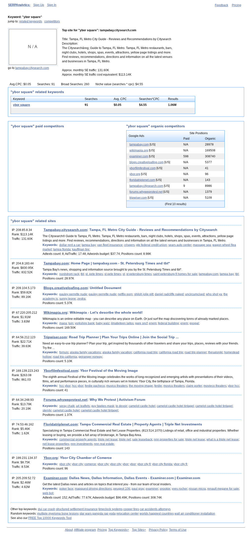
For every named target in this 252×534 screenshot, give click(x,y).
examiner (152, 488)
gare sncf (141, 323)
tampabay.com (139, 144)
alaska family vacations (85, 352)
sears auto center (179, 245)
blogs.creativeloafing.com (146, 162)
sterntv (47, 410)
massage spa (202, 245)
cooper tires (131, 509)
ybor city (64, 464)
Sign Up (38, 5)
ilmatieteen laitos (122, 323)
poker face (66, 488)
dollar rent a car (69, 245)
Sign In (51, 5)
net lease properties (56, 444)
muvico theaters (116, 386)
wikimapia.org (138, 150)
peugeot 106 (121, 488)
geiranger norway (90, 356)
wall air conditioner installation (194, 513)
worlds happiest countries (157, 513)
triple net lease (108, 439)
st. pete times (94, 274)
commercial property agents (77, 439)
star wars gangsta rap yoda (97, 513)
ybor (125, 464)
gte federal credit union (151, 245)
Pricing (236, 5)
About (69, 530)
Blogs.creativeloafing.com (66, 288)
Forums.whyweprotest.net (65, 400)
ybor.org (134, 174)
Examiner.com (55, 478)
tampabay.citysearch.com (32, 68)
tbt (82, 274)
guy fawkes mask (102, 406)
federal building (168, 323)
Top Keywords (117, 530)
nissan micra (197, 488)
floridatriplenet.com (142, 180)
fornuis (63, 352)
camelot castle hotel (142, 406)
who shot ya (214, 294)
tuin (70, 323)
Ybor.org (51, 458)
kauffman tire (80, 249)
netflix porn (125, 294)
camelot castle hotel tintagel (175, 406)
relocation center (127, 513)
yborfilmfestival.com (142, 168)
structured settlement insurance (77, 509)
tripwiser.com (138, 197)
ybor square (21, 105)
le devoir (121, 406)
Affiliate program (85, 530)
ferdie (158, 386)
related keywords (30, 21)
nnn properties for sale (169, 439)
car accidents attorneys (155, 509)
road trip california (65, 356)
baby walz (103, 323)
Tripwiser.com (55, 337)
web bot (48, 493)
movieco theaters (215, 386)
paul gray (138, 488)
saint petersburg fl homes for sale (175, 274)
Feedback (221, 5)
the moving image (141, 386)
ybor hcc (233, 386)
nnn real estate (104, 444)
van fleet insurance (110, 245)
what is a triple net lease (222, 439)
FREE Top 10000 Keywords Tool (50, 518)
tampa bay (89, 245)
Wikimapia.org (55, 312)
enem (153, 323)
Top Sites (138, 530)
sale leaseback (142, 439)
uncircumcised (195, 294)
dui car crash (46, 509)
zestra (81, 298)
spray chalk (67, 406)
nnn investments (82, 444)
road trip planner (196, 352)
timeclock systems (110, 509)
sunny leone (67, 298)
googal (194, 323)
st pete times (112, 274)
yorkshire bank (84, 323)
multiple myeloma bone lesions (58, 513)
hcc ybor (65, 386)
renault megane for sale (223, 488)
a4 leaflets (83, 406)
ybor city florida (162, 464)
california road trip (145, 352)
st (124, 274)
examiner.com (138, 156)
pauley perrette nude (73, 294)
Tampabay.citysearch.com (65, 230)
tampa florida (62, 249)
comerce (90, 464)
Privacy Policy (158, 530)
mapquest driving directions (93, 488)
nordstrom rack (69, 274)
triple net (125, 439)
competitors (52, 21)
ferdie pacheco (95, 386)
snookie (165, 488)
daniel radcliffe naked (169, 294)
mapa (63, 323)
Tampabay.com (56, 263)
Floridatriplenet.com (61, 424)
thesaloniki (215, 352)
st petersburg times (139, 274)
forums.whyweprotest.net (146, 192)
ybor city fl (144, 464)
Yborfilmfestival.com (61, 370)
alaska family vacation (117, 352)
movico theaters (174, 386)
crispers (129, 245)
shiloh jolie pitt (143, 294)
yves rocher (179, 488)
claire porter (194, 386)
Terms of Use (178, 530)
